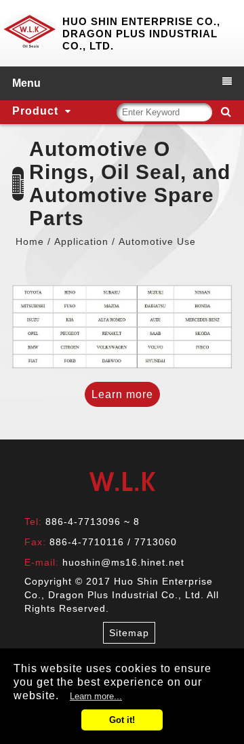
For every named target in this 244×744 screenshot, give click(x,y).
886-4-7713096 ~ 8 (92, 521)
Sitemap (129, 632)
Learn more (122, 394)
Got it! (122, 720)
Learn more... (96, 696)
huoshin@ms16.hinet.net (123, 562)
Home (30, 241)
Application (81, 241)
